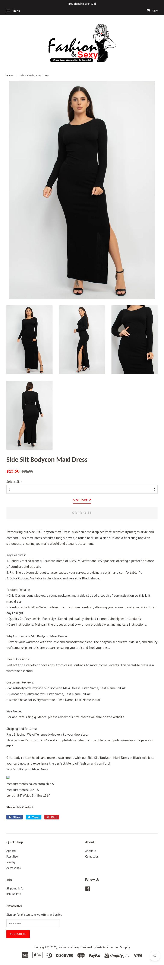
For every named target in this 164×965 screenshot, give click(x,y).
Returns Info (13, 894)
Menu (16, 11)
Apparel (11, 851)
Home (9, 75)
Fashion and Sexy (68, 947)
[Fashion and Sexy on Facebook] (87, 889)
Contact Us (91, 856)
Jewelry (10, 862)
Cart (155, 11)
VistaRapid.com (106, 947)
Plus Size (12, 856)
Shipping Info (14, 888)
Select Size (14, 481)
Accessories (13, 868)
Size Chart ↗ (82, 500)
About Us (91, 851)
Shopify (125, 947)
